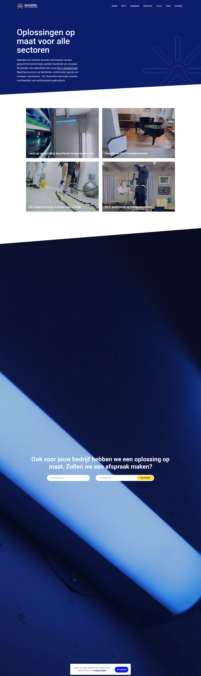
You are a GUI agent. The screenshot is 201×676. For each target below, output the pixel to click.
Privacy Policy (100, 670)
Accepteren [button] (121, 669)
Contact (179, 6)
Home (114, 6)
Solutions (134, 6)
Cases (159, 6)
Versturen (145, 478)
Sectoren (147, 6)
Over (168, 6)
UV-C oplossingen (67, 68)
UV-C (123, 6)
